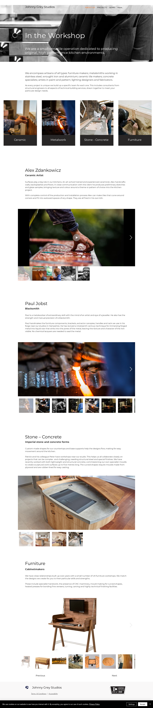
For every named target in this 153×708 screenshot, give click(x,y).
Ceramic (20, 140)
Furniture (135, 140)
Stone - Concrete (96, 140)
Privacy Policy (94, 704)
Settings (131, 704)
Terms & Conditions (38, 694)
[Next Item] (131, 237)
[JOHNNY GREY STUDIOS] (27, 687)
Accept (142, 704)
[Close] (150, 704)
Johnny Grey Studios (40, 7)
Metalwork (58, 140)
